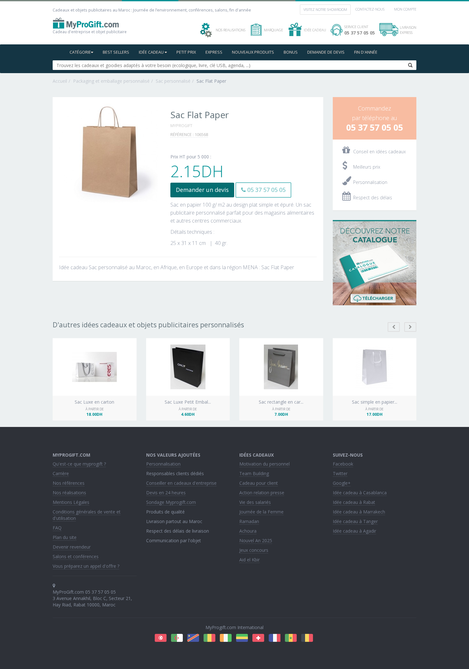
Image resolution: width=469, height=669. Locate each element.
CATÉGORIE (80, 52)
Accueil (60, 81)
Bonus (291, 52)
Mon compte (405, 9)
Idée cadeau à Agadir (354, 531)
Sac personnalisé (173, 81)
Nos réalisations (69, 493)
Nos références (69, 483)
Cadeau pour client (258, 483)
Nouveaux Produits (253, 52)
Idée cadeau (152, 52)
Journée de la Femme (261, 512)
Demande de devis (326, 52)
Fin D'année (365, 52)
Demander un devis (202, 190)
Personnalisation (163, 464)
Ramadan (249, 521)
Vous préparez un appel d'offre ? (86, 566)
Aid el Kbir (249, 560)
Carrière (61, 473)
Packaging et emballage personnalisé (111, 81)
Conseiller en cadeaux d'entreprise (181, 483)
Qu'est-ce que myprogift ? (79, 464)
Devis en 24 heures (166, 493)
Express (213, 52)
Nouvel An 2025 (255, 540)
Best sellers (116, 52)
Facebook (343, 464)
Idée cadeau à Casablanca (360, 493)
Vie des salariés (255, 502)
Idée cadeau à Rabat (354, 502)
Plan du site (65, 537)
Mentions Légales (71, 502)
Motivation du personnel (264, 464)
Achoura (248, 531)
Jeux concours (253, 550)
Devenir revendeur (72, 547)
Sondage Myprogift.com (171, 502)
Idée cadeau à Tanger (355, 521)
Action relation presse (261, 493)
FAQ (57, 528)
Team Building (254, 473)
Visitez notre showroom (325, 9)
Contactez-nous (369, 9)
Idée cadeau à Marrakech (359, 512)
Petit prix (186, 52)
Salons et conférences (76, 556)
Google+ (342, 483)
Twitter (340, 473)
